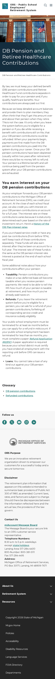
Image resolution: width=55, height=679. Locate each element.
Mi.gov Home (13, 625)
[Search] (45, 5)
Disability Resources (17, 649)
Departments (13, 672)
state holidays (21, 545)
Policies (10, 633)
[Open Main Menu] (51, 5)
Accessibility (12, 641)
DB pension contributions (20, 391)
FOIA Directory (14, 665)
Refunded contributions (19, 395)
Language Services (16, 657)
